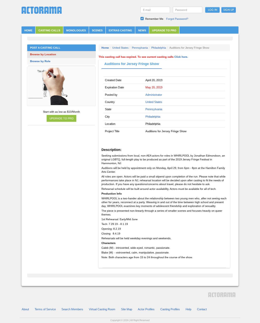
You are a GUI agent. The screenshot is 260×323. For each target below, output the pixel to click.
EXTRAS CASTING (120, 30)
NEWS (142, 30)
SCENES (97, 30)
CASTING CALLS (49, 30)
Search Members (72, 309)
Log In (212, 10)
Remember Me (154, 18)
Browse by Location (43, 54)
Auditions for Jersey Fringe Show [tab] (131, 64)
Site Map (126, 309)
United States (120, 47)
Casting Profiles (170, 309)
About (25, 309)
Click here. (181, 56)
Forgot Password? (177, 18)
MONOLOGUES (76, 30)
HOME (28, 30)
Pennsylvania (140, 47)
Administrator (153, 94)
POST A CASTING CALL (45, 47)
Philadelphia (158, 47)
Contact (202, 309)
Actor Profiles (146, 309)
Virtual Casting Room (102, 309)
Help (188, 309)
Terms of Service (45, 309)
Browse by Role (40, 61)
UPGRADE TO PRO (164, 30)
